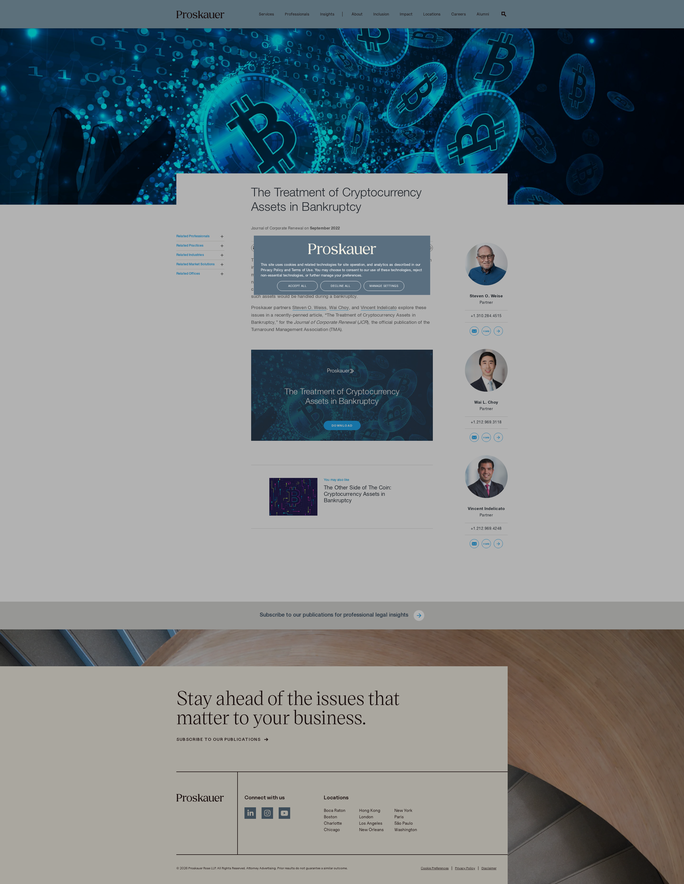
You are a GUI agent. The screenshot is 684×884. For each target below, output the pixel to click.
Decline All (341, 286)
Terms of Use (302, 270)
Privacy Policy (272, 270)
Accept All (297, 286)
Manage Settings (384, 286)
